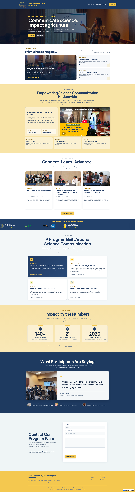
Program (90, 4)
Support (105, 4)
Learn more (40, 35)
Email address (68, 430)
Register (113, 4)
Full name (67, 424)
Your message (68, 437)
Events (92, 477)
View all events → (67, 213)
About (92, 475)
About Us (98, 4)
